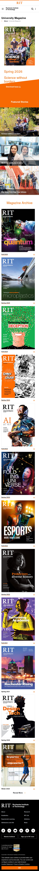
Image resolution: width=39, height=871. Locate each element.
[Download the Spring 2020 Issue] (18, 716)
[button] (2, 9)
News (25, 822)
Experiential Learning (8, 819)
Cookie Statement (7, 864)
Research (27, 812)
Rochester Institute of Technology (12, 8)
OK (19, 868)
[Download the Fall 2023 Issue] (18, 425)
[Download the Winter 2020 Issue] (18, 765)
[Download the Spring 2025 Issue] (18, 279)
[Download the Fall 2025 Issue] (18, 230)
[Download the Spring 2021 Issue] (18, 667)
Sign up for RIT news (27, 836)
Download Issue (12, 86)
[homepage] (2, 21)
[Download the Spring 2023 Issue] (18, 473)
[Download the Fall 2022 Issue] (18, 522)
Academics (4, 815)
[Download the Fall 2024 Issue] (18, 327)
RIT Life (26, 815)
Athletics (27, 819)
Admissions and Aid (7, 822)
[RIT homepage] (15, 805)
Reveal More (18, 793)
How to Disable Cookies (22, 864)
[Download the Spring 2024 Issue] (18, 376)
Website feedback (9, 836)
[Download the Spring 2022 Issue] (18, 570)
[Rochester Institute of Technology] (19, 2)
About (6, 21)
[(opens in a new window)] (3, 830)
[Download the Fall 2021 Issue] (18, 619)
